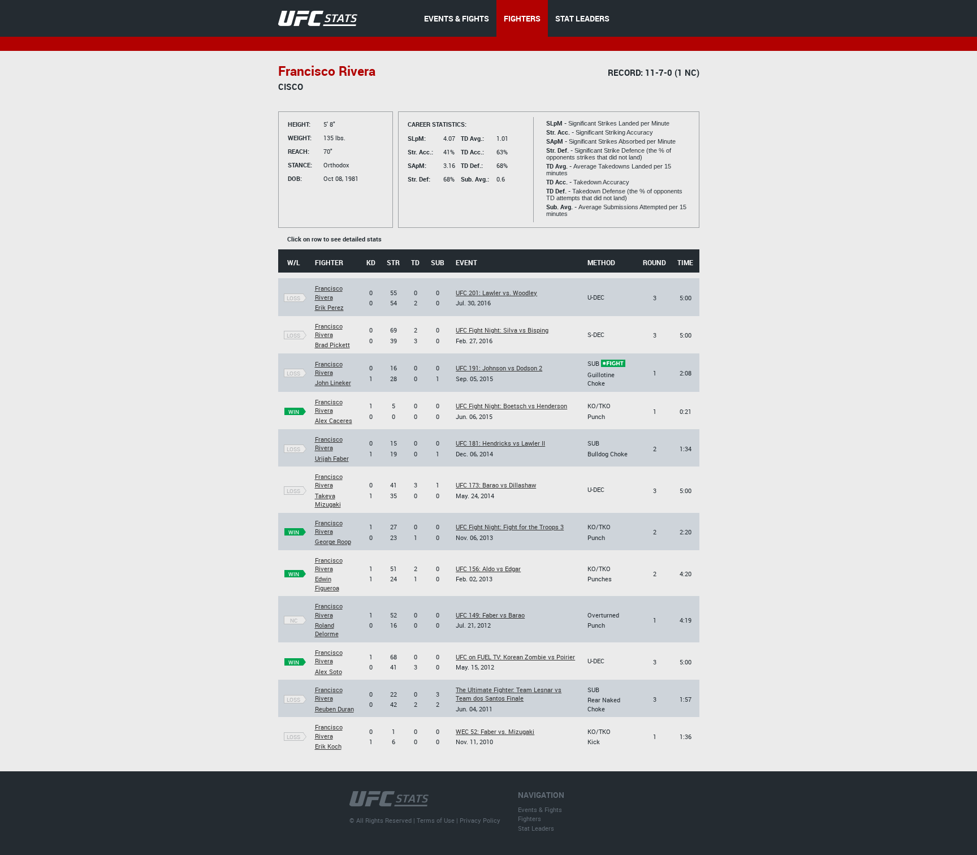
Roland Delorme (327, 629)
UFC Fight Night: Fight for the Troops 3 (510, 526)
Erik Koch (328, 746)
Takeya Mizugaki (328, 499)
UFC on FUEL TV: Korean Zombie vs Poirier (515, 657)
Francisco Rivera (329, 292)
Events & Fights (540, 809)
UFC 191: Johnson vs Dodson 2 (499, 368)
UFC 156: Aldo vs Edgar (488, 568)
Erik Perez (329, 307)
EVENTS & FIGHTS (456, 18)
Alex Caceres (333, 420)
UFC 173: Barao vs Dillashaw (496, 485)
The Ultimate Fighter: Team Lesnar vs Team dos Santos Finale (508, 693)
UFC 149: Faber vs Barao (490, 615)
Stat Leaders (536, 828)
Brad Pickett (332, 344)
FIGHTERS (522, 18)
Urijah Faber (332, 458)
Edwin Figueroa (327, 583)
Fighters (529, 818)
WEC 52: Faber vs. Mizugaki (495, 731)
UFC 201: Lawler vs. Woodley (496, 292)
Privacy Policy (480, 820)
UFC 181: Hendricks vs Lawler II (500, 443)
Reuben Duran (334, 709)
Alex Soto (328, 671)
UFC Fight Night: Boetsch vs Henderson (511, 405)
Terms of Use (436, 820)
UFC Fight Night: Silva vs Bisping (502, 330)
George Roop (333, 541)
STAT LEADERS (582, 18)
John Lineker (333, 382)
